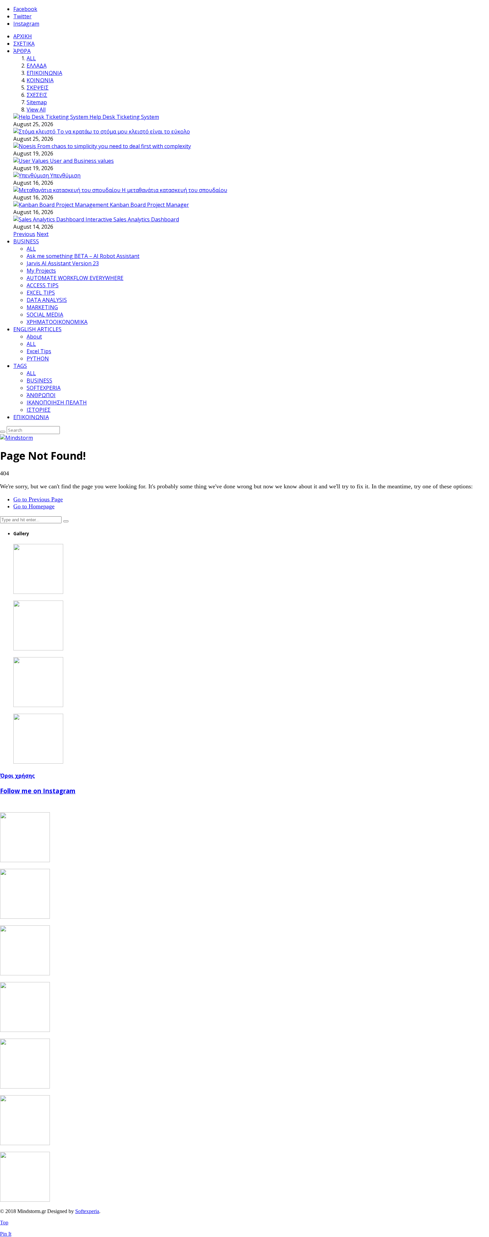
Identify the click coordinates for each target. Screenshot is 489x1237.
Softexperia (87, 1211)
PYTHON (38, 358)
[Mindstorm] (16, 437)
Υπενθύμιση (65, 175)
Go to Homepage (34, 506)
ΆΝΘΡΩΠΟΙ (41, 395)
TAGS (20, 366)
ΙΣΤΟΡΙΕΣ (39, 409)
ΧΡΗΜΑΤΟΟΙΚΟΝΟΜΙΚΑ (57, 322)
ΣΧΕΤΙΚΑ (24, 43)
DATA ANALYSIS (47, 300)
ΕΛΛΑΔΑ (37, 65)
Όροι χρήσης (17, 775)
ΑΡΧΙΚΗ (22, 36)
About (34, 336)
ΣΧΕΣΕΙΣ (37, 95)
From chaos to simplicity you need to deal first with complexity (114, 146)
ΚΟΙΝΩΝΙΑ (40, 80)
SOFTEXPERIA (44, 387)
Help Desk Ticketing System (124, 117)
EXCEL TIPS (41, 292)
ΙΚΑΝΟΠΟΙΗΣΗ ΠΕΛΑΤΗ (57, 402)
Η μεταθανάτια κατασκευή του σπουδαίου (174, 190)
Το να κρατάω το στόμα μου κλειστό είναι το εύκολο (123, 131)
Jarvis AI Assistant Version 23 (63, 263)
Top (4, 1222)
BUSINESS (26, 241)
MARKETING (42, 307)
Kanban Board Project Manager (149, 204)
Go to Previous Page (38, 499)
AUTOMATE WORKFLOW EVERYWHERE (75, 278)
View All (36, 109)
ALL (31, 58)
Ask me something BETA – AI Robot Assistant (83, 256)
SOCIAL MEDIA (45, 314)
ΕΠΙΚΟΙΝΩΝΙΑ (44, 73)
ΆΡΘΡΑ (22, 51)
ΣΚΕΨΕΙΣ (38, 87)
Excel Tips (39, 351)
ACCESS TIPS (43, 285)
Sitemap (37, 102)
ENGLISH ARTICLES (37, 329)
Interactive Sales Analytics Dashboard (132, 219)
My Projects (41, 270)
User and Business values (82, 160)
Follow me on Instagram (38, 791)
